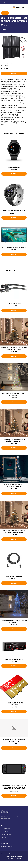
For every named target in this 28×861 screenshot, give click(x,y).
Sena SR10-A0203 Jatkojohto (14, 576)
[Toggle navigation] (3, 7)
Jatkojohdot (15, 63)
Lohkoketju (6, 831)
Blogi (5, 837)
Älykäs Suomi (7, 828)
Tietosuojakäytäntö (11, 858)
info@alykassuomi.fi (5, 2)
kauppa (5, 13)
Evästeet (19, 856)
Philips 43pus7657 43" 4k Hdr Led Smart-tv (14, 248)
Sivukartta (19, 858)
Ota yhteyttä (13, 856)
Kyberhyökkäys (7, 834)
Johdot (9, 63)
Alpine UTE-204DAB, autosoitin (14, 659)
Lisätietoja (14, 73)
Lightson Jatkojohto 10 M (14, 304)
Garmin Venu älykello (14, 167)
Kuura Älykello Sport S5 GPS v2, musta (14, 211)
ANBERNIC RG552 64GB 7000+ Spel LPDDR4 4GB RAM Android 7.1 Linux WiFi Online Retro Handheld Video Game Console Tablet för (14, 787)
